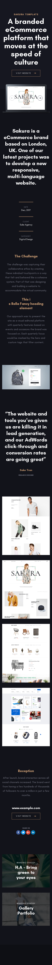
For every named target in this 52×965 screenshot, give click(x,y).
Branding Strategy (26, 863)
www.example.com (26, 808)
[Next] (40, 98)
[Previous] (12, 98)
